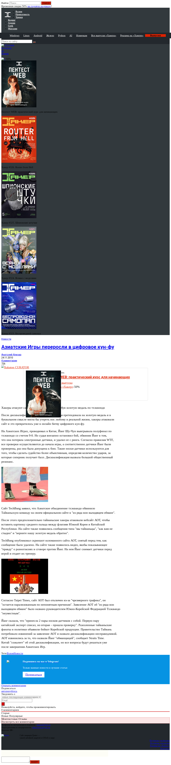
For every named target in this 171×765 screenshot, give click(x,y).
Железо (50, 35)
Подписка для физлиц (160, 740)
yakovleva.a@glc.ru (41, 727)
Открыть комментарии (13, 685)
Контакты (165, 748)
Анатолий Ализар (11, 354)
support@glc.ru (44, 724)
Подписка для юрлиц (160, 743)
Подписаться (33, 674)
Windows (14, 35)
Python (61, 35)
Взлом (10, 653)
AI (70, 35)
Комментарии (9, 360)
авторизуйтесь (9, 691)
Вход (167, 4)
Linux (26, 35)
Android (38, 35)
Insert (34, 762)
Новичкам (81, 35)
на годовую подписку (39, 6)
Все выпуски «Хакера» (103, 35)
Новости (6, 339)
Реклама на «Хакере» (131, 35)
